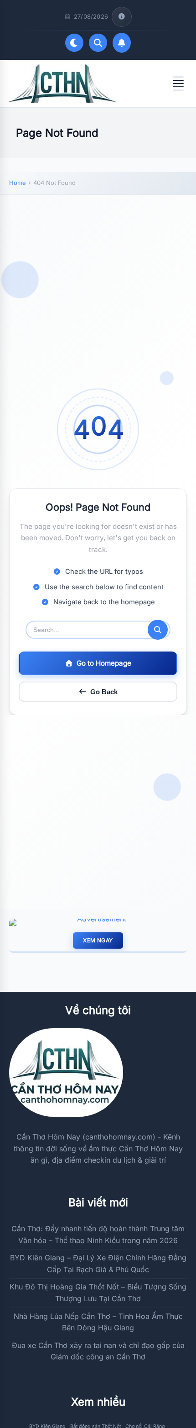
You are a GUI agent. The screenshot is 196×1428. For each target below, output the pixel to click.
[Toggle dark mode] (74, 43)
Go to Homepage (104, 663)
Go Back (104, 692)
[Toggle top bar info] (122, 17)
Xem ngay (98, 940)
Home (17, 182)
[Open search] (98, 43)
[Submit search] (158, 630)
